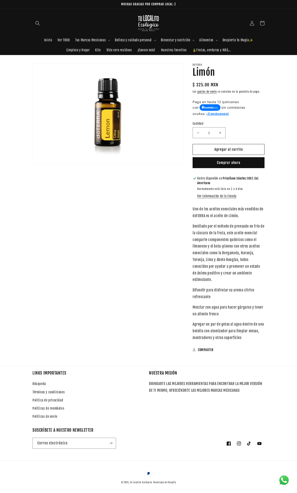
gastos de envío (207, 91)
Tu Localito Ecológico (141, 482)
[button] (37, 23)
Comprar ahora (228, 162)
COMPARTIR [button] (205, 350)
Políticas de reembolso (48, 408)
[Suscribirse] (111, 443)
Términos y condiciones (48, 392)
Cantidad (198, 123)
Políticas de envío (44, 416)
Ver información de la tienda (216, 196)
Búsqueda (39, 384)
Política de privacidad (47, 400)
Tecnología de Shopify (164, 482)
